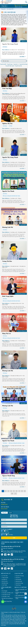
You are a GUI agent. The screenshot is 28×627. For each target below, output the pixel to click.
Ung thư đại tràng (23, 64)
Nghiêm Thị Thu (7, 123)
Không (7, 530)
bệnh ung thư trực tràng (21, 438)
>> (15, 493)
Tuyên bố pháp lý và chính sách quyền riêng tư (10, 612)
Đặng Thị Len (6, 333)
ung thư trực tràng (22, 188)
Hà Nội (18, 5)
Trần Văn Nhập (7, 88)
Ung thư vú (16, 64)
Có (3, 530)
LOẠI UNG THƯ (19, 573)
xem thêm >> (23, 56)
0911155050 (4, 508)
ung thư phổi (23, 368)
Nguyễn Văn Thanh (8, 191)
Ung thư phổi (3, 64)
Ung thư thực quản (9, 65)
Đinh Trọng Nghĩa (7, 296)
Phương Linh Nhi (7, 227)
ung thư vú (23, 154)
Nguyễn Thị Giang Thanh (10, 44)
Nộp (14, 537)
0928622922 (4, 504)
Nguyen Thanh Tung (8, 475)
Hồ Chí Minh (24, 5)
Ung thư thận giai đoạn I (21, 293)
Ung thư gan (10, 64)
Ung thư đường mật (22, 330)
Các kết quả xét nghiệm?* (6, 529)
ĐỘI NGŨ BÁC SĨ (5, 573)
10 (12, 493)
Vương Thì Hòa (7, 261)
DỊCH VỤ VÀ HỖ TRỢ (20, 587)
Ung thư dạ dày (18, 65)
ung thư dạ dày (23, 473)
